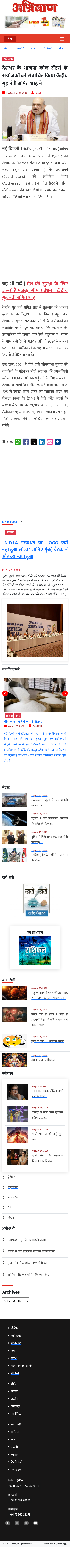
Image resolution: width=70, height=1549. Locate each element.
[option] (9, 50)
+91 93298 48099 (20, 1500)
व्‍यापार (33, 48)
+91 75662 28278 (19, 1514)
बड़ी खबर (8, 59)
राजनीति (20, 48)
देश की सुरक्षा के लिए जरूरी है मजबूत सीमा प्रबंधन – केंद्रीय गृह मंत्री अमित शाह (35, 291)
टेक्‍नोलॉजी (48, 48)
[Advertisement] (35, 238)
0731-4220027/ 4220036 (24, 1486)
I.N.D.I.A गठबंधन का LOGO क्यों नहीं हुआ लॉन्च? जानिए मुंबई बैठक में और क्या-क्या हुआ (35, 550)
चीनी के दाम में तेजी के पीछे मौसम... (23, 721)
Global (60, 48)
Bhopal (19, 1497)
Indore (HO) (24, 1483)
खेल (5, 48)
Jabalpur (19, 1511)
